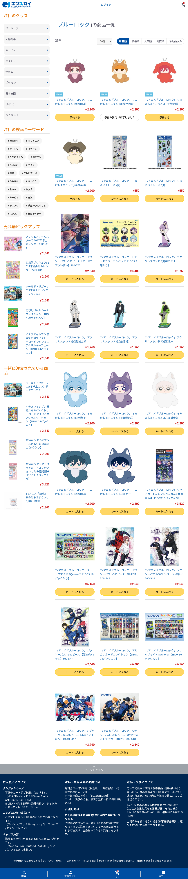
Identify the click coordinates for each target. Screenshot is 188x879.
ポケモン (36, 156)
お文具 (29, 189)
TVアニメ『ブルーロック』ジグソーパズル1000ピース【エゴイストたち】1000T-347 (74, 735)
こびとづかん (16, 156)
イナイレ (32, 148)
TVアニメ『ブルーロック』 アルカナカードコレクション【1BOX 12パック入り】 (119, 654)
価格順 (135, 41)
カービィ (14, 197)
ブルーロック (74, 24)
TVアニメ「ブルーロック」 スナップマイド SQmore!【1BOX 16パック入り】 (163, 654)
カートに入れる (120, 198)
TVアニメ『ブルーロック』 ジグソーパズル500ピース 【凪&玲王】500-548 (164, 574)
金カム (13, 189)
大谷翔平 (14, 140)
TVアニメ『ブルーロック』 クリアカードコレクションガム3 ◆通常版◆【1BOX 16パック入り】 (164, 494)
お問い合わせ (105, 860)
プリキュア (33, 140)
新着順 (123, 41)
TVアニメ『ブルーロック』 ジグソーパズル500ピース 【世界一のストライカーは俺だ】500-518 (119, 735)
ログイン (106, 4)
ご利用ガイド (73, 860)
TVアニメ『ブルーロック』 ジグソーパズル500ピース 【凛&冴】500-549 (119, 574)
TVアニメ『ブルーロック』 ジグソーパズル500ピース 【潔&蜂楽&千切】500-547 (74, 654)
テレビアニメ (30, 173)
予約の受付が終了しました (119, 117)
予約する (75, 117)
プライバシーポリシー (53, 860)
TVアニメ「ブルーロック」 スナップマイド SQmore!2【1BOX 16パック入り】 (74, 574)
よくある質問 (89, 860)
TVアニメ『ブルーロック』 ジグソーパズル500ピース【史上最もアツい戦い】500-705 (74, 261)
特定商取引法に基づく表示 (26, 860)
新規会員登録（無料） (164, 860)
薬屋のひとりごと (37, 205)
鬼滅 (30, 197)
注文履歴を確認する (124, 860)
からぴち (14, 181)
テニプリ (14, 205)
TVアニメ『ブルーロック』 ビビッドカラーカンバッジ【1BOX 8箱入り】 (118, 261)
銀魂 (12, 173)
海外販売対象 (143, 860)
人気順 (148, 41)
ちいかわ (14, 165)
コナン (31, 165)
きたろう (32, 181)
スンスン (14, 213)
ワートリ (14, 148)
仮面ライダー (34, 213)
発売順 (160, 41)
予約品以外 (175, 41)
